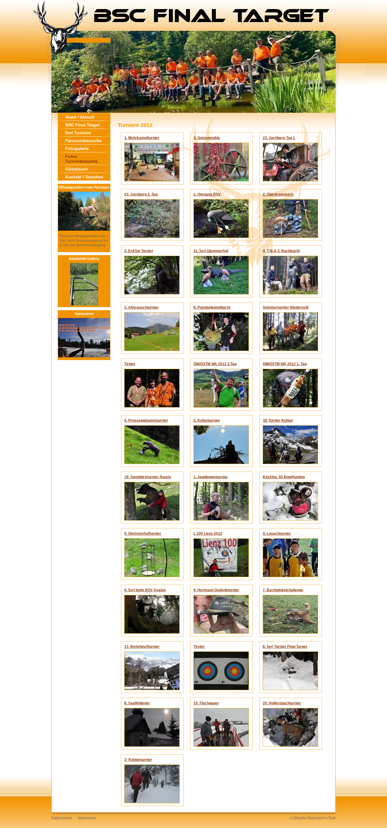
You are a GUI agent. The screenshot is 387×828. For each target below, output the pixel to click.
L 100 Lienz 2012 (208, 533)
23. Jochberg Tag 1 (279, 138)
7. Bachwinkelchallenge (283, 590)
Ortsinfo (299, 818)
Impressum (87, 818)
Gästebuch (76, 169)
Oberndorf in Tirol (321, 818)
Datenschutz (61, 818)
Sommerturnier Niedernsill (285, 307)
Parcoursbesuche (83, 140)
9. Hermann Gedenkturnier (216, 590)
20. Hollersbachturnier (282, 703)
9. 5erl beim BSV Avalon (145, 590)
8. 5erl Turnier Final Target (285, 647)
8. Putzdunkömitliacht (212, 307)
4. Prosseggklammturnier (146, 420)
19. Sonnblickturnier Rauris (147, 477)
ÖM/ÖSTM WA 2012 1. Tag (285, 364)
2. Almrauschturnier (141, 307)
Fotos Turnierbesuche (81, 159)
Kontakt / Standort (84, 176)
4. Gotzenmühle (207, 138)
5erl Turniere (78, 132)
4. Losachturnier (277, 533)
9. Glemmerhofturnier (142, 533)
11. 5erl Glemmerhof (211, 251)
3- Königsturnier (138, 760)
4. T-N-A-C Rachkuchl (281, 251)
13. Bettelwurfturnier (142, 647)
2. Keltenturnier (207, 420)
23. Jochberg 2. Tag (141, 194)
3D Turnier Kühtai (278, 420)
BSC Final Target (82, 124)
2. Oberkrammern (278, 194)
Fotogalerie (77, 148)
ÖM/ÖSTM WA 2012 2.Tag (215, 364)
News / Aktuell (79, 117)
